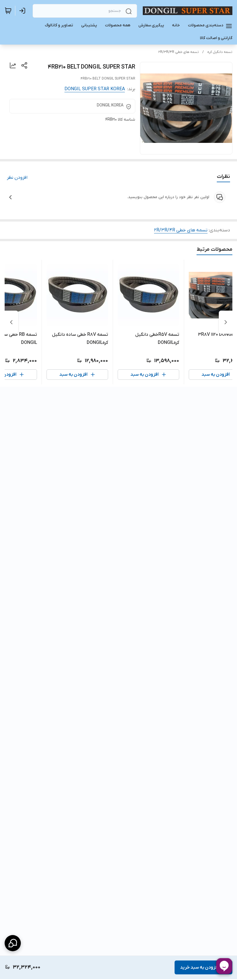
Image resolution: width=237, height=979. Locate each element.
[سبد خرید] (8, 10)
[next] (11, 322)
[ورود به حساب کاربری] (23, 11)
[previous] (226, 322)
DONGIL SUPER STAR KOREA (94, 89)
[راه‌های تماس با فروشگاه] (13, 943)
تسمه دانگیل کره (219, 52)
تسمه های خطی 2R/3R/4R (178, 52)
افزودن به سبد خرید (199, 967)
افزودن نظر (17, 177)
